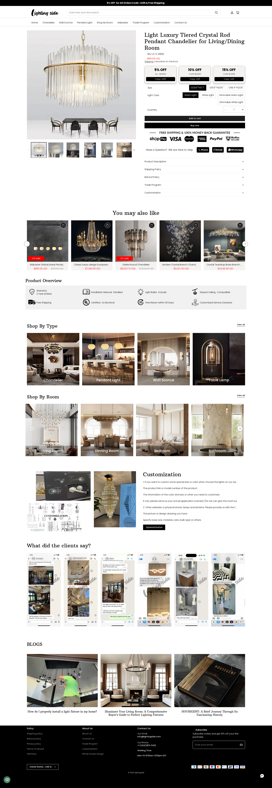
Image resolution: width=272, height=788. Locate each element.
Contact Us (180, 22)
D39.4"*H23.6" (236, 87)
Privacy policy (34, 743)
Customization (162, 22)
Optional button (154, 527)
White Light (208, 95)
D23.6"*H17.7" (197, 87)
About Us (87, 733)
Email (219, 149)
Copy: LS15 (229, 79)
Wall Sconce (66, 22)
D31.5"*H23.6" (216, 87)
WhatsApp (236, 149)
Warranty (31, 753)
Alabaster (122, 22)
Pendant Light (84, 22)
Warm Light (190, 95)
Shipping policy (34, 733)
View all (241, 324)
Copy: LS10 (195, 79)
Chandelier (48, 22)
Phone (204, 149)
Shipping (149, 61)
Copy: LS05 (160, 79)
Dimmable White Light (231, 102)
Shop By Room (105, 22)
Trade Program (141, 22)
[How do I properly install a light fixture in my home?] (62, 680)
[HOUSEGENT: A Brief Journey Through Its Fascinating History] (209, 680)
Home (34, 22)
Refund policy (34, 738)
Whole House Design (93, 753)
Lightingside (139, 772)
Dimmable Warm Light (231, 95)
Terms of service (35, 748)
